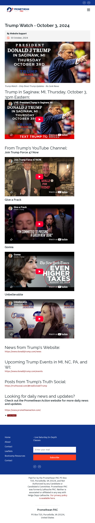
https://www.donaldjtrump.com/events (24, 371)
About (8, 442)
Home (7, 437)
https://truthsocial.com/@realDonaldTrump (26, 385)
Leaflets (9, 451)
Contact (8, 446)
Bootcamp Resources (15, 455)
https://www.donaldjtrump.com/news (23, 351)
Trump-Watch (12, 415)
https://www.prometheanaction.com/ (23, 410)
